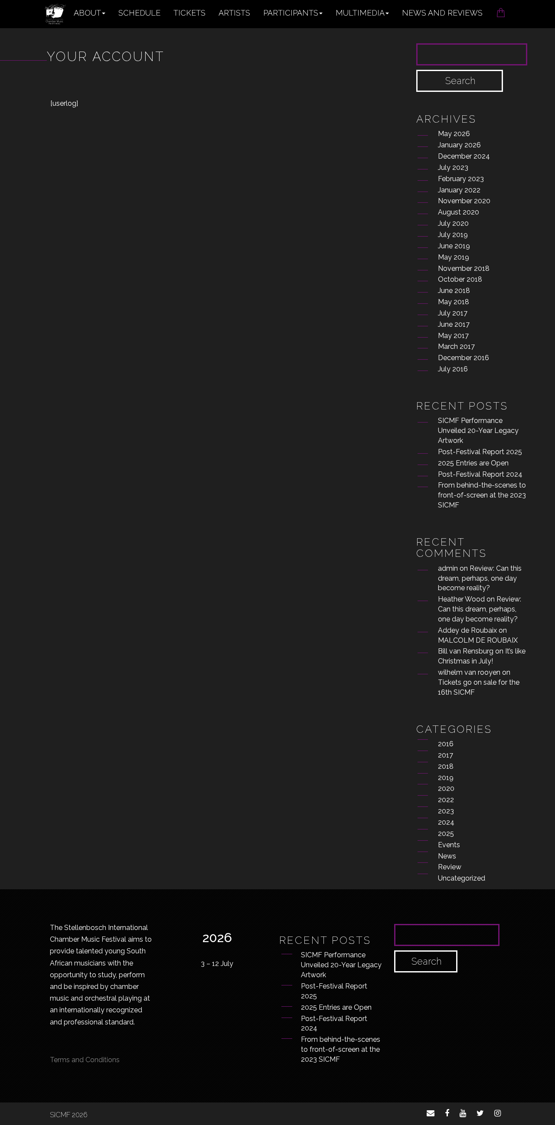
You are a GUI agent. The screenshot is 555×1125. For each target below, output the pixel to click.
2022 (446, 800)
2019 (446, 778)
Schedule (139, 12)
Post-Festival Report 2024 (480, 474)
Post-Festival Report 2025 (480, 452)
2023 (446, 811)
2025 (446, 833)
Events (449, 845)
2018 (446, 766)
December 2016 (463, 358)
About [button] (87, 12)
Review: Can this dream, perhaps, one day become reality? (480, 578)
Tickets (189, 12)
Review (449, 867)
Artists (234, 12)
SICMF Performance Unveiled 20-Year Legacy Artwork (478, 430)
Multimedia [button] (360, 12)
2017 (445, 755)
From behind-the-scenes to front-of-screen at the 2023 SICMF (482, 495)
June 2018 (454, 290)
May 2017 (453, 336)
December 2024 (464, 156)
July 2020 (453, 223)
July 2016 (453, 369)
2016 (446, 744)
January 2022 (459, 190)
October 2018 (460, 279)
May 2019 (453, 257)
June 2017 (454, 324)
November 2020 (464, 201)
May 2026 (454, 134)
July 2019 (453, 235)
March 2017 (456, 346)
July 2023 (453, 167)
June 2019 (454, 246)
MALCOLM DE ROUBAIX (478, 640)
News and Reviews (442, 12)
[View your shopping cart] (500, 10)
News (447, 856)
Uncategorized (461, 878)
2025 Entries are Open (473, 463)
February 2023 (461, 179)
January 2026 (459, 145)
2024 (446, 822)
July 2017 (452, 313)
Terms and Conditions (85, 1060)
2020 (446, 788)
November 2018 (464, 268)
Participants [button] (290, 12)
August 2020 (458, 212)
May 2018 (453, 302)
